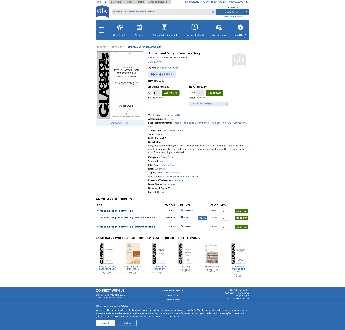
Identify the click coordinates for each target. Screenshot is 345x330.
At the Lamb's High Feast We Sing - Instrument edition (126, 217)
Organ (170, 118)
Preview (202, 218)
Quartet (179, 180)
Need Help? (240, 35)
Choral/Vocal (167, 157)
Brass (163, 176)
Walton (129, 2)
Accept (105, 322)
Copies (192, 92)
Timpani (177, 122)
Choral (159, 134)
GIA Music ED (116, 2)
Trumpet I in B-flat (220, 122)
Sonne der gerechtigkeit (172, 130)
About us (172, 295)
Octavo (161, 192)
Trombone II (202, 122)
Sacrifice (175, 172)
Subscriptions (219, 35)
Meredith (140, 2)
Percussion (192, 176)
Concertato (169, 184)
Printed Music (116, 47)
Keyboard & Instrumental (164, 35)
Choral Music (119, 35)
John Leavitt (155, 61)
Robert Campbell (169, 67)
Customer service (173, 290)
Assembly (168, 115)
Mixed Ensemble (176, 176)
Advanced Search (233, 16)
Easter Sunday (167, 164)
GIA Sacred (101, 2)
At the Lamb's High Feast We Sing (115, 210)
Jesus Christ (163, 172)
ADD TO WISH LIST (119, 123)
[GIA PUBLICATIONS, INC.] (102, 11)
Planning (139, 35)
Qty (150, 92)
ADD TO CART (170, 93)
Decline (127, 322)
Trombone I (189, 122)
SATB (177, 115)
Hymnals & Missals (195, 35)
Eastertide (164, 161)
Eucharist (159, 168)
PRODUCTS (101, 47)
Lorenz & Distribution (158, 2)
